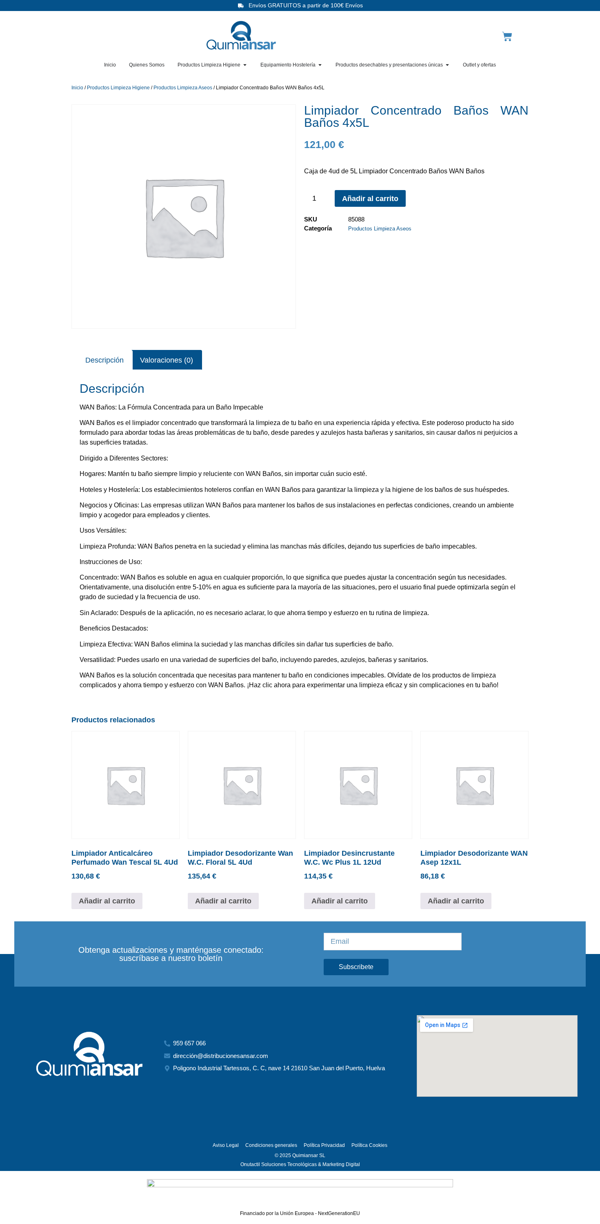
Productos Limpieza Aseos (182, 88)
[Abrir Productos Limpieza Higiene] (244, 65)
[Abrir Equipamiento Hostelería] (320, 65)
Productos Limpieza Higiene (118, 88)
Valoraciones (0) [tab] (166, 360)
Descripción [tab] (104, 360)
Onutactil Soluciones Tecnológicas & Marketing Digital (300, 1164)
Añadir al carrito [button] (107, 901)
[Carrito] (507, 36)
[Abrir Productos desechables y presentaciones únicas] (447, 65)
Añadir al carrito (370, 199)
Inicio (77, 88)
